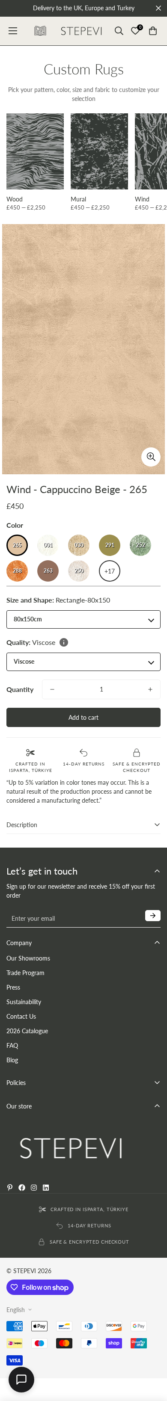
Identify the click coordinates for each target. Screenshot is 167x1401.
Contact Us (21, 1016)
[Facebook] (21, 1187)
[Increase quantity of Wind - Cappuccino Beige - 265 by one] (150, 689)
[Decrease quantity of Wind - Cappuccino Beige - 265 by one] (52, 689)
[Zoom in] (151, 457)
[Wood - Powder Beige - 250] (35, 151)
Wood (14, 199)
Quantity (19, 689)
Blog (12, 1060)
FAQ (12, 1045)
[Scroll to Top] (151, 1383)
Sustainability (23, 1001)
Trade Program (25, 972)
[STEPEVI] (81, 31)
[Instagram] (33, 1187)
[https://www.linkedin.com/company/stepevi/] (45, 1187)
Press (13, 987)
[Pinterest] (9, 1187)
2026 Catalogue (27, 1030)
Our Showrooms (28, 958)
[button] (153, 31)
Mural (78, 199)
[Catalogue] (40, 31)
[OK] (153, 915)
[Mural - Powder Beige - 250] (99, 151)
